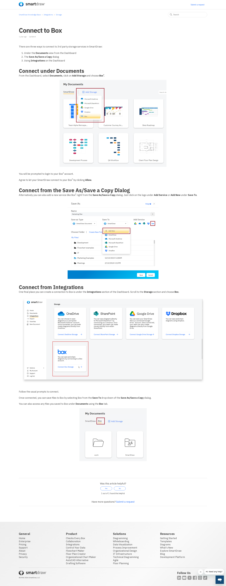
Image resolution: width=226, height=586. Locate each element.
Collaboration (73, 541)
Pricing (22, 544)
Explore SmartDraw (171, 550)
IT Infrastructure (122, 553)
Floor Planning (121, 563)
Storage (59, 15)
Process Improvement (125, 547)
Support (23, 547)
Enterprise (24, 541)
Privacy (23, 553)
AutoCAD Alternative (77, 560)
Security (23, 557)
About (22, 550)
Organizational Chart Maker (81, 557)
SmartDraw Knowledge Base (30, 15)
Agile (115, 560)
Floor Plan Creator (76, 553)
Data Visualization (122, 544)
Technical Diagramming (126, 557)
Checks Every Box (75, 538)
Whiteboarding (121, 541)
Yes (106, 488)
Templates (166, 541)
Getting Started (168, 538)
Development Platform (172, 557)
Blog (162, 553)
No (120, 488)
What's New (166, 547)
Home (22, 538)
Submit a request (198, 5)
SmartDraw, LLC (34, 578)
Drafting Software (76, 563)
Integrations (48, 15)
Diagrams (165, 544)
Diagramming (120, 538)
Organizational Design (125, 550)
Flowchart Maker (75, 550)
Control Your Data (75, 547)
